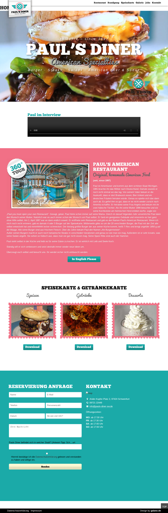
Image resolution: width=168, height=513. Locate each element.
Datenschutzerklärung (46, 457)
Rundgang (113, 3)
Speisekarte (127, 3)
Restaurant (100, 3)
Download (32, 347)
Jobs (147, 3)
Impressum (36, 510)
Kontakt (156, 3)
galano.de (156, 510)
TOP (164, 506)
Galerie (140, 3)
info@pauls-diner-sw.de (101, 406)
